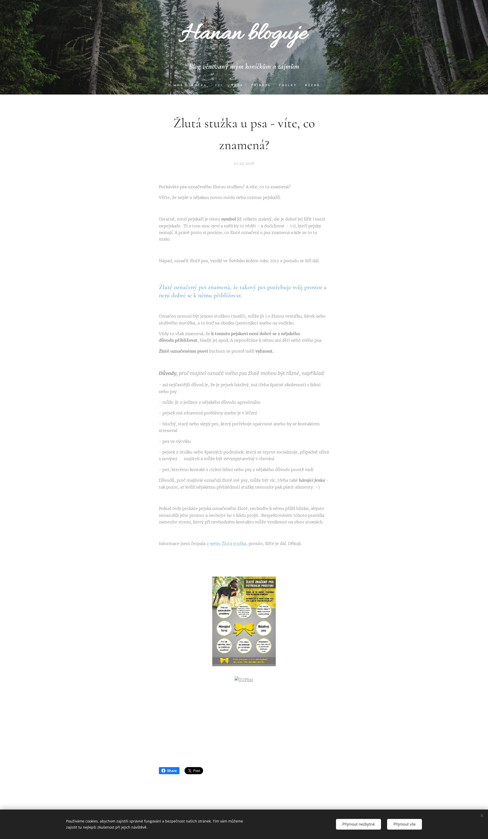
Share (172, 771)
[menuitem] (177, 85)
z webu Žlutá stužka (226, 543)
